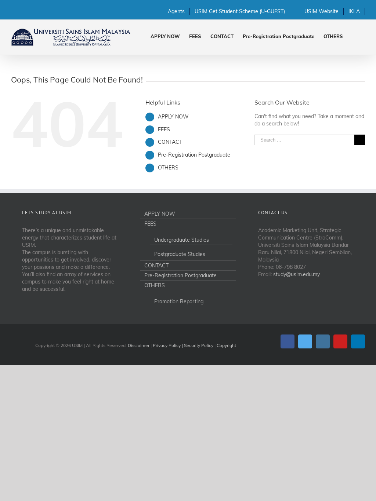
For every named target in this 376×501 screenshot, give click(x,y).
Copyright (226, 345)
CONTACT (170, 142)
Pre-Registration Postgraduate (194, 154)
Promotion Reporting (178, 301)
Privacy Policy (167, 345)
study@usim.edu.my (296, 274)
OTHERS (168, 167)
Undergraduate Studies (181, 240)
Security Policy (198, 345)
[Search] (354, 36)
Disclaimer (138, 345)
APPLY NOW (173, 116)
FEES (164, 129)
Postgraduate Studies (179, 254)
